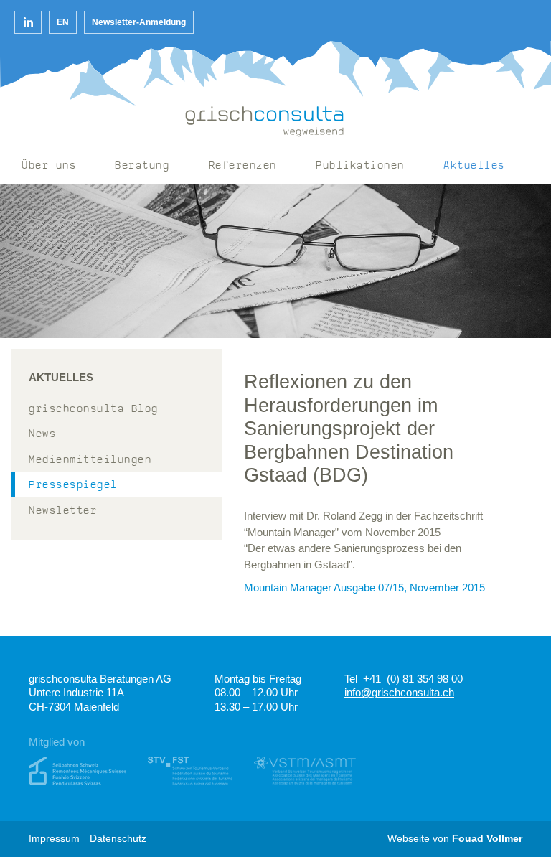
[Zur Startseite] (264, 122)
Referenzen (243, 166)
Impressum (54, 838)
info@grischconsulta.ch (399, 692)
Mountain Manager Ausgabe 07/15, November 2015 (364, 587)
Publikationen (360, 166)
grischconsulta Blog (94, 409)
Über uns (49, 166)
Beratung (142, 166)
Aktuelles (474, 166)
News (42, 434)
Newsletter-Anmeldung (139, 22)
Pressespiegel (73, 485)
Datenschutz (118, 838)
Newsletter (63, 511)
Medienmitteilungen (90, 460)
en (63, 22)
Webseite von (454, 838)
